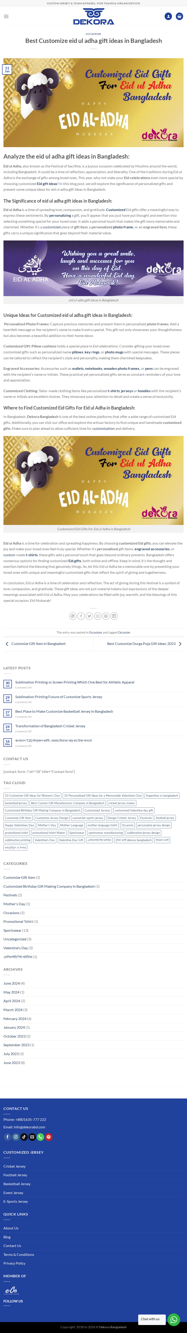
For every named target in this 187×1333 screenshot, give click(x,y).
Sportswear (76, 833)
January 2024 (14, 1027)
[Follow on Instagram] (16, 1137)
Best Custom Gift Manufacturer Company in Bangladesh (67, 803)
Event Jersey (13, 1192)
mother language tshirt (102, 825)
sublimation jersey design (143, 833)
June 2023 (11, 1062)
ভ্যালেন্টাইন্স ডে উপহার (15, 847)
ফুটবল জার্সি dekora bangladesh (133, 840)
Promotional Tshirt (18, 921)
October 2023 (14, 1036)
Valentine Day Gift (71, 840)
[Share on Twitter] (89, 616)
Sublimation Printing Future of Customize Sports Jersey (58, 696)
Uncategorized (14, 939)
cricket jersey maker (121, 803)
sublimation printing (18, 840)
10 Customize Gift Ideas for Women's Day (32, 795)
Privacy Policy (14, 1263)
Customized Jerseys (97, 810)
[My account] (168, 16)
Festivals (146, 818)
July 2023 (11, 1053)
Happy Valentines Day (19, 825)
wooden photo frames (121, 368)
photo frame (123, 227)
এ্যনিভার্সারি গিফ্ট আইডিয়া (99, 840)
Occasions (93, 33)
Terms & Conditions (18, 1254)
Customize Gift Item (18, 818)
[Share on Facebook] (81, 616)
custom (9, 555)
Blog (6, 1237)
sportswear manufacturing (105, 833)
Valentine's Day (45, 840)
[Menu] (6, 16)
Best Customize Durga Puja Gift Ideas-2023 (141, 643)
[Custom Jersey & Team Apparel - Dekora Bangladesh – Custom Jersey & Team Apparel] (93, 16)
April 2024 (11, 1001)
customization (103, 428)
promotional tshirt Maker (48, 833)
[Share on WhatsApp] (73, 616)
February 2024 (14, 1018)
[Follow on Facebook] (7, 1137)
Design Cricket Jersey (121, 818)
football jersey (165, 818)
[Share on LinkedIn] (114, 616)
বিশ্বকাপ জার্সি (162, 840)
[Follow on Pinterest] (48, 1137)
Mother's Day (47, 825)
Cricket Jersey (14, 1166)
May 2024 (11, 992)
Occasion (124, 632)
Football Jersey (15, 1175)
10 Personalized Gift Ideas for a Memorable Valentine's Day (103, 795)
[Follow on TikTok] (24, 1137)
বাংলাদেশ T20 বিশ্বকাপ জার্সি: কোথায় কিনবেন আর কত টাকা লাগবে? (53, 740)
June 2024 (11, 983)
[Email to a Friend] (97, 616)
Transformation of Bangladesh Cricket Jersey (50, 726)
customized (52, 227)
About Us (10, 1228)
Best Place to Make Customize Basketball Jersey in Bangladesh (64, 711)
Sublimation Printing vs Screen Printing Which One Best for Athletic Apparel (74, 682)
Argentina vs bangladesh (162, 795)
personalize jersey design (154, 825)
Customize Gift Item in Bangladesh (38, 643)
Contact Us (12, 1245)
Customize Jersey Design (51, 818)
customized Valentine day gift (134, 810)
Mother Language (71, 825)
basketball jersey (16, 803)
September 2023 (16, 1045)
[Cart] (179, 16)
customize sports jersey (88, 818)
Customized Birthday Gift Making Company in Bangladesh (42, 810)
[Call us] (40, 1137)
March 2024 (13, 1009)
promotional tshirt (16, 833)
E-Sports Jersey (15, 1201)
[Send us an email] (32, 1137)
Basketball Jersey (17, 1184)
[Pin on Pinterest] (106, 616)
